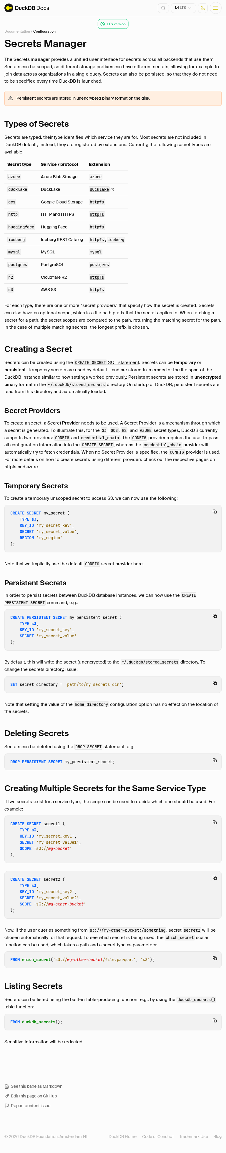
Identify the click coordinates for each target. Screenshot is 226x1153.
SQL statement (107, 362)
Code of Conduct (158, 1136)
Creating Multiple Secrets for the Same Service (105, 788)
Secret (32, 410)
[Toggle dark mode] (203, 8)
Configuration (44, 31)
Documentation (17, 31)
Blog (217, 1136)
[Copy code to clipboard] (214, 511)
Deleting (36, 733)
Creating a (38, 349)
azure (32, 467)
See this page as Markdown (36, 1086)
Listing (33, 986)
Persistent (35, 582)
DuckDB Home (123, 1136)
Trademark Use (193, 1136)
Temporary (36, 485)
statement (99, 747)
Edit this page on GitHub (34, 1096)
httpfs (10, 467)
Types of (36, 123)
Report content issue (30, 1105)
